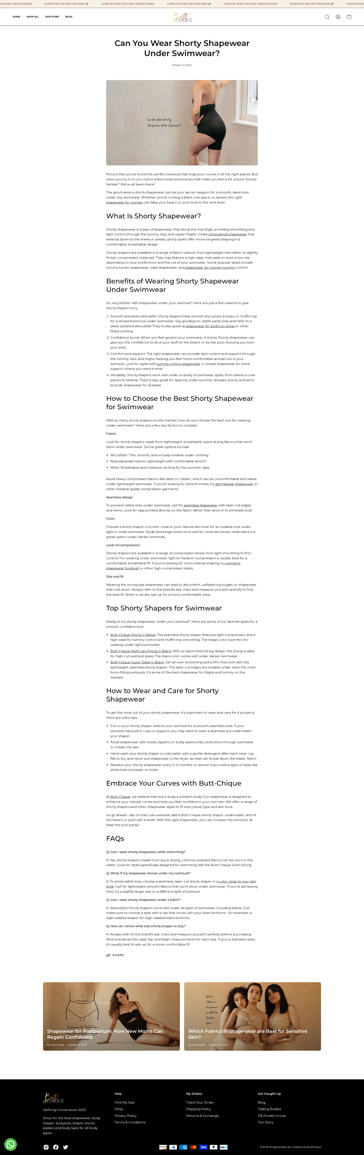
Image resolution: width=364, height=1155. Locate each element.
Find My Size (125, 1102)
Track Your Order (200, 1102)
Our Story (266, 1122)
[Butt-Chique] (182, 16)
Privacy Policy (125, 1115)
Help (118, 1094)
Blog (261, 1102)
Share (118, 955)
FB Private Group (272, 1115)
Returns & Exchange (202, 1115)
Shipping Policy (198, 1109)
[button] (327, 16)
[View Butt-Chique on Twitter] (65, 1147)
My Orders (194, 1094)
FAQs (119, 1109)
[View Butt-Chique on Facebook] (56, 1147)
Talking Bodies (269, 1109)
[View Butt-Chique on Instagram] (46, 1147)
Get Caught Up (269, 1094)
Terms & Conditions (130, 1122)
